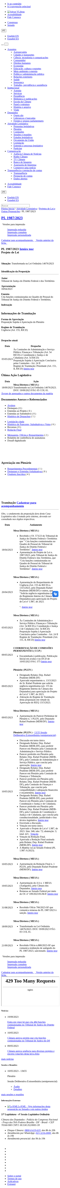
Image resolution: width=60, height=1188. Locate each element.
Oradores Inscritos (16, 474)
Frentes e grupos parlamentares (29, 121)
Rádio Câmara (21, 156)
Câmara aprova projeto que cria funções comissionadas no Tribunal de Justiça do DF (28, 1039)
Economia (18, 66)
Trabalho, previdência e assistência (30, 85)
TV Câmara (19, 159)
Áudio (17, 1086)
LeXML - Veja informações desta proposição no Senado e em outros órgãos (28, 1107)
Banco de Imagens (23, 162)
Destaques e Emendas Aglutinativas (25, 471)
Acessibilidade (14, 14)
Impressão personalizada (19, 235)
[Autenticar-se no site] (2, 1143)
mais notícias (7, 1059)
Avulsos (11, 405)
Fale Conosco (14, 17)
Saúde (17, 79)
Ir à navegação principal (19, 6)
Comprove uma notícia (25, 167)
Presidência (19, 96)
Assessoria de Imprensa (25, 165)
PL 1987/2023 (12, 218)
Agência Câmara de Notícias (27, 154)
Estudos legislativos (23, 137)
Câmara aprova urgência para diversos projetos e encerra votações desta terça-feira (30, 1052)
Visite (16, 110)
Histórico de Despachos (18, 416)
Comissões (19, 132)
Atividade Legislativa (17, 123)
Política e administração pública (29, 74)
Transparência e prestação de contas (24, 170)
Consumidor (20, 60)
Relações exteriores (23, 77)
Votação (34, 834)
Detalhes (18, 1089)
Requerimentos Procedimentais (22, 468)
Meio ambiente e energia (25, 71)
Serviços (18, 93)
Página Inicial (7, 208)
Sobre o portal (14, 1176)
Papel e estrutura (22, 104)
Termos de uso (14, 1178)
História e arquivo (22, 107)
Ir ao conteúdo (14, 3)
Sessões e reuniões (23, 134)
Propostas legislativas (24, 126)
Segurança (19, 82)
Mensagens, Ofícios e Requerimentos (25, 435)
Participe (18, 148)
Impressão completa (17, 232)
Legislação (19, 143)
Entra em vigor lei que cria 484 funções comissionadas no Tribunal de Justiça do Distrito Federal (30, 1025)
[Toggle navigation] (2, 44)
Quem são (18, 115)
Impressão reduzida (16, 229)
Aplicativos (12, 1181)
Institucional (13, 88)
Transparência (20, 173)
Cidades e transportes (24, 55)
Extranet (11, 1184)
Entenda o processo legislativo (28, 145)
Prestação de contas (23, 176)
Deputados (12, 112)
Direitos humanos (22, 63)
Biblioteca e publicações (25, 99)
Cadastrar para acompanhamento (17, 240)
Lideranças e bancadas (24, 118)
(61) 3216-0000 (43, 1133)
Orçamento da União (24, 140)
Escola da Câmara (22, 101)
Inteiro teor (27, 249)
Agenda (17, 90)
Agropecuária (20, 52)
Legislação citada (15, 421)
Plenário (18, 129)
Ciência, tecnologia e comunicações (31, 57)
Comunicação (14, 151)
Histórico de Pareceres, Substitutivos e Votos (29, 424)
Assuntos (11, 49)
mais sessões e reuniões (12, 1094)
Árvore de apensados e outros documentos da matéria (27, 393)
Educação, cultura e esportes (27, 68)
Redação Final (14, 430)
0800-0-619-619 (32, 1130)
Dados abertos (20, 178)
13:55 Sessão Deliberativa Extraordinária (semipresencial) (34, 733)
